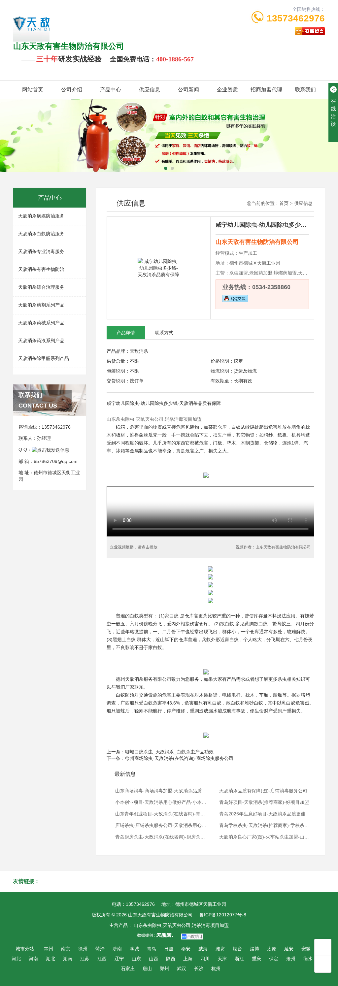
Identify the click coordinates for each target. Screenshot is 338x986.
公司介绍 (71, 89)
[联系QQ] (50, 449)
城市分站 (25, 948)
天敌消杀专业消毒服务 (41, 251)
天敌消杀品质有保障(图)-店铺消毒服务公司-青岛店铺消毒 (266, 790)
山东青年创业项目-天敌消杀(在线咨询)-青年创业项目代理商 (162, 813)
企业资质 (227, 89)
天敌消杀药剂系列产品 (41, 305)
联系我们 (305, 89)
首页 (283, 203)
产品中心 (110, 89)
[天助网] (157, 935)
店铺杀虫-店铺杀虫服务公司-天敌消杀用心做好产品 (162, 825)
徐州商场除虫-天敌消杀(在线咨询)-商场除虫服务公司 (179, 758)
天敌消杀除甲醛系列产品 (43, 358)
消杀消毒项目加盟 (183, 419)
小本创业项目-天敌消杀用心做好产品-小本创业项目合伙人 (162, 802)
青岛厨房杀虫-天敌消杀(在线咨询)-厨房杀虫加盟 (162, 836)
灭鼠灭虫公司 (149, 419)
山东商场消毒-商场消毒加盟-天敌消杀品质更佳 (162, 790)
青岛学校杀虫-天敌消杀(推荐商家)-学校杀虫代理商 (266, 825)
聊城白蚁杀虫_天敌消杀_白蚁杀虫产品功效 (169, 751)
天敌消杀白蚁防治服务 (41, 233)
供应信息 (149, 89)
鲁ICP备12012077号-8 (222, 914)
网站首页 (32, 89)
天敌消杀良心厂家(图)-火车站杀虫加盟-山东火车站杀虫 (266, 836)
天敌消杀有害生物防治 (41, 269)
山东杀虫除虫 (120, 419)
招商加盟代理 (266, 89)
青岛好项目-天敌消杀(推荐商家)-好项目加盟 (264, 802)
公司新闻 (188, 89)
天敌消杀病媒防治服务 (41, 215)
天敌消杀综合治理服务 (41, 287)
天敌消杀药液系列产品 (41, 340)
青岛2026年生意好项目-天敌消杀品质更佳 (262, 813)
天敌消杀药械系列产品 (41, 322)
